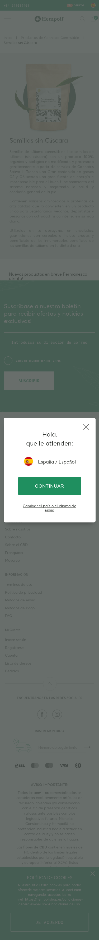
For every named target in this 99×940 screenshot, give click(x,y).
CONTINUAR (49, 485)
